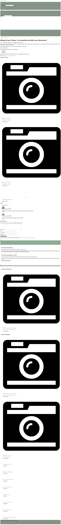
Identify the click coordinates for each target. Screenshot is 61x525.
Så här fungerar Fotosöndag (6, 32)
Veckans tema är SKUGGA (7, 509)
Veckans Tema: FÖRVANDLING (8, 479)
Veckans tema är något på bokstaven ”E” (9, 329)
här (29, 251)
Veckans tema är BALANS (7, 502)
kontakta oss (3, 259)
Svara (3, 213)
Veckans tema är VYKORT (7, 464)
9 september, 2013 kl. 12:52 (6, 209)
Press (3, 7)
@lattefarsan (6, 208)
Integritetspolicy (6, 33)
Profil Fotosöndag (5, 31)
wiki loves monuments (12, 55)
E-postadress (2, 232)
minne (8, 55)
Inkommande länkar (5, 205)
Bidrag (3, 37)
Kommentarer (4, 204)
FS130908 (5, 55)
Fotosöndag (2, 2)
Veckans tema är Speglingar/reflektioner (9, 517)
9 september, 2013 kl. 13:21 (6, 216)
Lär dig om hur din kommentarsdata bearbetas (27, 237)
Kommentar (2, 229)
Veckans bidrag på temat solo (7, 199)
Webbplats (2, 234)
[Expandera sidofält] (0, 239)
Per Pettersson (6, 215)
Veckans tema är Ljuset (6, 494)
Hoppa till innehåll (3, 0)
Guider (3, 35)
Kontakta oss (4, 9)
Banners (3, 8)
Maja (2, 42)
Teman (3, 30)
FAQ (4, 34)
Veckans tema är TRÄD (6, 456)
